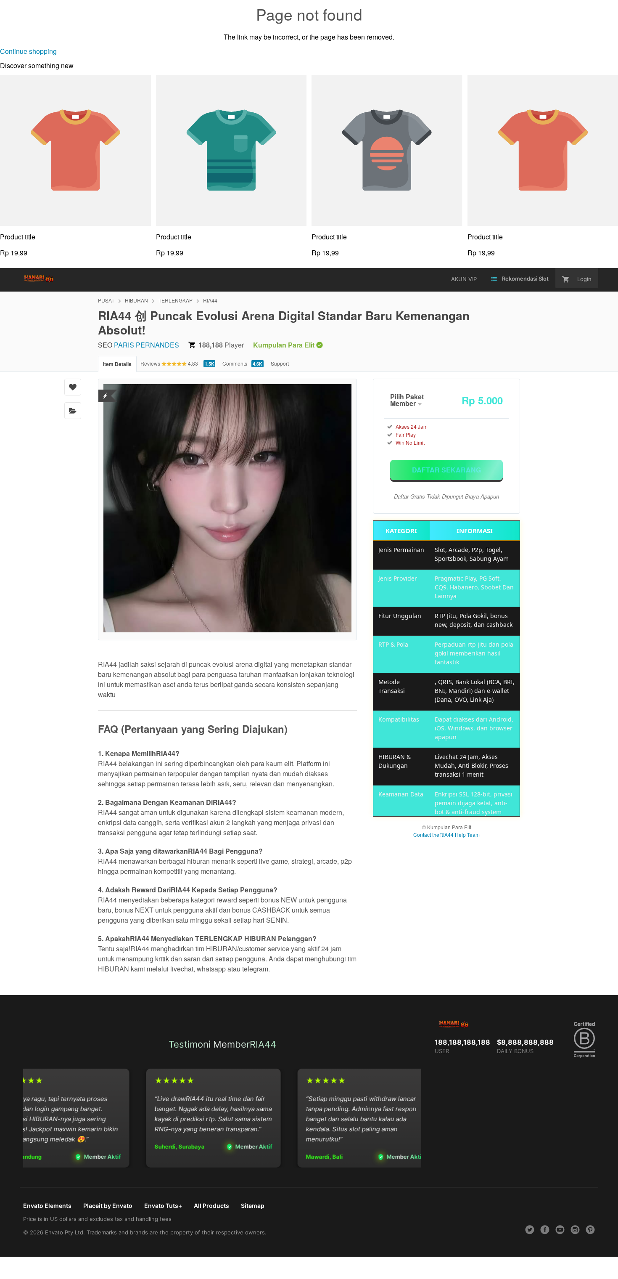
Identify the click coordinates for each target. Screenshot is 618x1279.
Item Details (117, 364)
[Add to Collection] (72, 410)
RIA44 (210, 300)
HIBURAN (136, 300)
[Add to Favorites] (72, 387)
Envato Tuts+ (163, 1205)
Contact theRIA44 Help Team (446, 834)
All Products (211, 1205)
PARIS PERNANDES (146, 345)
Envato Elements (47, 1205)
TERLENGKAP (175, 300)
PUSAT (106, 300)
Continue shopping (28, 51)
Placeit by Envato (107, 1205)
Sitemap (252, 1205)
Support (280, 363)
